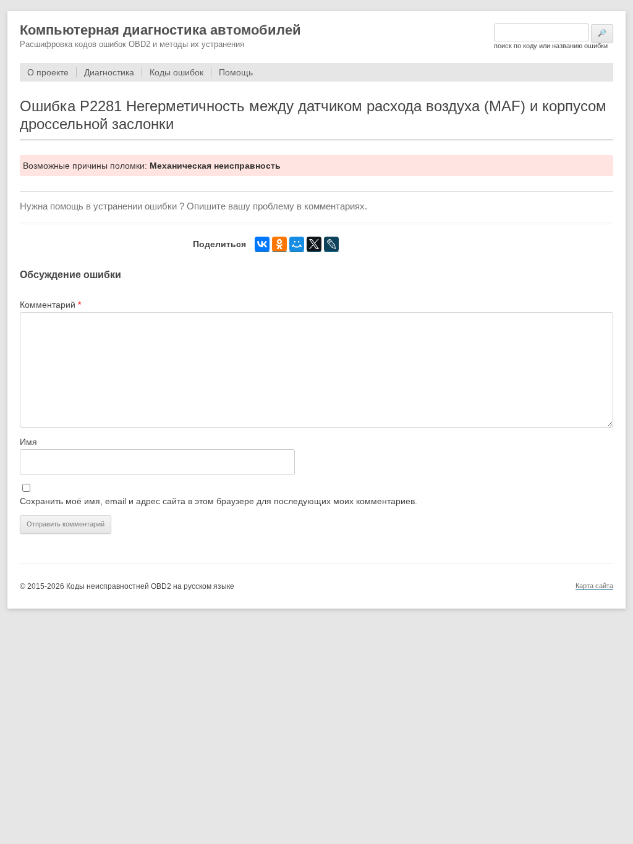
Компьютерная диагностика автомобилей (160, 30)
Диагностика (109, 72)
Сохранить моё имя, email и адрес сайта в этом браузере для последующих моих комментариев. (218, 501)
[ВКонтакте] (262, 244)
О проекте (48, 72)
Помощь (236, 72)
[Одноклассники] (279, 244)
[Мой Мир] (296, 244)
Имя (28, 442)
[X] (314, 244)
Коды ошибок (176, 72)
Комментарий (50, 305)
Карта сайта (594, 585)
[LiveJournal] (331, 244)
